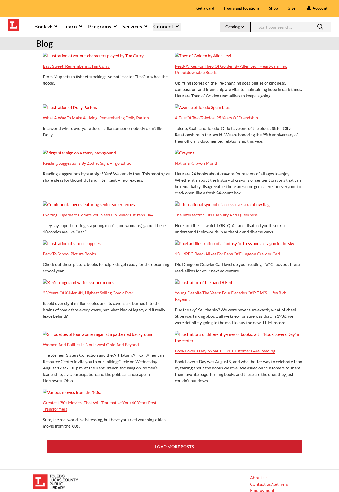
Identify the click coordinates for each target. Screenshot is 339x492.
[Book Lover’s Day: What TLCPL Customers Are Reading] (238, 334)
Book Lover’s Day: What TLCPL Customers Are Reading (225, 350)
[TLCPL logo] (13, 21)
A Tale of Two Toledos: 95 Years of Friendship (216, 117)
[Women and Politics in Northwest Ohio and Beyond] (98, 334)
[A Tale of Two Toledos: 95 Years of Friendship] (202, 107)
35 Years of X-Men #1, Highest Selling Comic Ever (88, 292)
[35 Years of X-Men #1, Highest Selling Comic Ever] (79, 282)
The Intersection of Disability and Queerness (216, 214)
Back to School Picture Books (69, 253)
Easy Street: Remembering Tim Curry (76, 65)
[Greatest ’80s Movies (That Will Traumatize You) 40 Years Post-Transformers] (72, 392)
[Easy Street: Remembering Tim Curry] (93, 55)
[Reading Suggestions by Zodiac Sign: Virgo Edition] (80, 152)
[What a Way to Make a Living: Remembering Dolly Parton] (70, 107)
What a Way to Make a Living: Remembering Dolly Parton (96, 117)
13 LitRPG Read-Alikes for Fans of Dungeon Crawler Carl (227, 253)
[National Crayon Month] (185, 152)
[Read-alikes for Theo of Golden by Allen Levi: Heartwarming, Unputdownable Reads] (203, 55)
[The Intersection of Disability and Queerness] (222, 204)
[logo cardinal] (55, 476)
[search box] (291, 26)
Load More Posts (174, 446)
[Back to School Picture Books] (72, 243)
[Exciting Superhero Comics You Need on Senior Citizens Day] (89, 204)
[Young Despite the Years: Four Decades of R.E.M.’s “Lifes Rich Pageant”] (204, 282)
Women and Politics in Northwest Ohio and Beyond (91, 344)
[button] (320, 27)
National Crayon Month (196, 163)
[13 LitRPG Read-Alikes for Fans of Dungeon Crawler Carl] (235, 243)
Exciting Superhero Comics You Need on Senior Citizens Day (98, 214)
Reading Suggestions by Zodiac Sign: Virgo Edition (88, 163)
